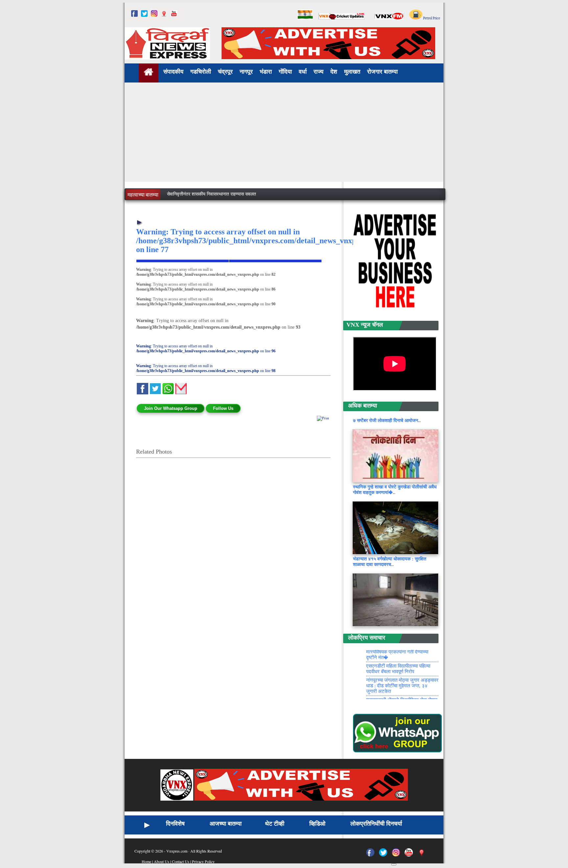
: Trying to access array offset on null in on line (205, 348)
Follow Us (223, 408)
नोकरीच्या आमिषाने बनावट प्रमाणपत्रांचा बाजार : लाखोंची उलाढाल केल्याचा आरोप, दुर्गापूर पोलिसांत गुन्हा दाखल (256, 196)
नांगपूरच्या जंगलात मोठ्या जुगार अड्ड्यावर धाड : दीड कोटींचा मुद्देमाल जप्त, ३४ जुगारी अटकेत (402, 696)
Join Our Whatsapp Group (170, 408)
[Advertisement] (284, 136)
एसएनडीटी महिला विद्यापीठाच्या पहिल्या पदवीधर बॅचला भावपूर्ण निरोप (398, 679)
